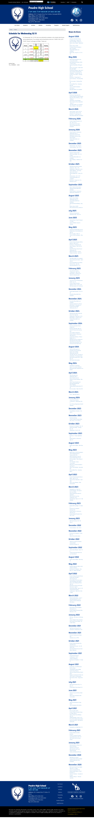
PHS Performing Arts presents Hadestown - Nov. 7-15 (76, 167)
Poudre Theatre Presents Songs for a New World (76, 712)
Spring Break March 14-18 (75, 599)
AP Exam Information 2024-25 (76, 313)
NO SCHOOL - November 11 (75, 305)
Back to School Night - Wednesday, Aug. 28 (74, 352)
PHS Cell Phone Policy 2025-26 (76, 207)
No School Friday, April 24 (75, 95)
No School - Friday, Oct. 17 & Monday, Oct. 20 (75, 181)
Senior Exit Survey (73, 578)
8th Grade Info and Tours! (75, 749)
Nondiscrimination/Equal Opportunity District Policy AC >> (76, 809)
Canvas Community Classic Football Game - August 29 (75, 39)
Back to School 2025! (74, 206)
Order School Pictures (74, 670)
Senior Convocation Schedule (75, 367)
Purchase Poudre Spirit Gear (75, 343)
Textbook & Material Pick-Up (75, 752)
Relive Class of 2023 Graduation (76, 452)
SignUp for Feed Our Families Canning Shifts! (75, 542)
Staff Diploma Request (74, 747)
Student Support (65, 25)
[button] (82, 2)
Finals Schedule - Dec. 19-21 (75, 527)
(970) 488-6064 (40, 20)
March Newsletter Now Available (76, 115)
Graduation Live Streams (75, 365)
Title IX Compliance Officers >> (75, 812)
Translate (40, 3)
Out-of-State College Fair (75, 332)
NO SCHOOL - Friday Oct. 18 (75, 317)
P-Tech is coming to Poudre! (75, 735)
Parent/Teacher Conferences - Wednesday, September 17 (76, 192)
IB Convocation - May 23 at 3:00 (76, 388)
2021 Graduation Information (75, 705)
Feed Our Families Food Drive (76, 304)
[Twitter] (76, 20)
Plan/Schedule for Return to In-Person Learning (76, 745)
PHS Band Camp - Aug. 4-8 (75, 214)
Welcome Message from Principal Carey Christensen (75, 350)
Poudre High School (40, 7)
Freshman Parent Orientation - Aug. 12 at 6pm (76, 48)
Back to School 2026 (74, 45)
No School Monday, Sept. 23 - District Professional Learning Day (76, 330)
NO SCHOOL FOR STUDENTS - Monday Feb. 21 (76, 608)
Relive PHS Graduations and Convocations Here (75, 60)
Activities (33, 25)
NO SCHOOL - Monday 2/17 (75, 273)
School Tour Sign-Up (74, 314)
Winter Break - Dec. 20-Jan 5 (75, 145)
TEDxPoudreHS (73, 750)
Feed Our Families (73, 418)
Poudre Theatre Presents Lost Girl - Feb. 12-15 (76, 122)
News (15, 29)
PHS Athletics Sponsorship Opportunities (75, 137)
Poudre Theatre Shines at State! (76, 758)
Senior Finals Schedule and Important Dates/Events (75, 382)
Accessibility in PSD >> (73, 814)
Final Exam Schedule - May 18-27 (76, 70)
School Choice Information (75, 536)
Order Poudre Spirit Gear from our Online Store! (76, 553)
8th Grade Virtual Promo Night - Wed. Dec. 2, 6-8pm (76, 767)
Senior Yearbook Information (75, 187)
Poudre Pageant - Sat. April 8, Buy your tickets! (76, 491)
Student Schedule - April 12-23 (76, 717)
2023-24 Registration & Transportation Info (74, 454)
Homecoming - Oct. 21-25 (75, 176)
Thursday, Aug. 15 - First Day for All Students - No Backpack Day (76, 355)
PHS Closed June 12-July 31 (75, 456)
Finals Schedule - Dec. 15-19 (75, 147)
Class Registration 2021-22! (75, 736)
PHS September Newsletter (75, 340)
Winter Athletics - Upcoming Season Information (75, 171)
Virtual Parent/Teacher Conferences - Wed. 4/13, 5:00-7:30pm (76, 591)
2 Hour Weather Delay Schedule (76, 620)
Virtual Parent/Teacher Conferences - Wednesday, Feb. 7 (76, 401)
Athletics (40, 25)
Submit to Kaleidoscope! (74, 275)
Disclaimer (81, 798)
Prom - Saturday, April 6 (74, 394)
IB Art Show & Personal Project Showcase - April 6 (76, 586)
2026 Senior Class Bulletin (75, 100)
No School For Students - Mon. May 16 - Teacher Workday (76, 569)
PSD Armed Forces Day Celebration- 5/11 (74, 497)
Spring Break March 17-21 (75, 265)
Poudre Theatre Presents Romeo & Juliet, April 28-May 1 (76, 576)
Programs (56, 25)
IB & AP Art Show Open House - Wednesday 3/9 (76, 249)
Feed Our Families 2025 (74, 152)
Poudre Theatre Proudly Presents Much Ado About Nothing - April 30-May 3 (76, 98)
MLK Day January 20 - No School (76, 286)
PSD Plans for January (74, 757)
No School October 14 (74, 544)
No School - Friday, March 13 (75, 114)
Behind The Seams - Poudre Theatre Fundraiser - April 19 (75, 252)
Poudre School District (14, 2)
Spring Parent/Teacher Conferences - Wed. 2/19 (75, 271)
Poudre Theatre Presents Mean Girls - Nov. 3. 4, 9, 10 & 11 (76, 420)
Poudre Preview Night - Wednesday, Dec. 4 (74, 307)
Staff (68, 2)
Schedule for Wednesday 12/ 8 (76, 629)
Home (11, 29)
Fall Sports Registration (74, 213)
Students (73, 2)
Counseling (48, 25)
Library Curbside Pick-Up (75, 769)
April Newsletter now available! (76, 104)
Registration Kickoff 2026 (75, 134)
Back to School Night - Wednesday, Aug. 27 (74, 198)
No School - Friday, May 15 (75, 77)
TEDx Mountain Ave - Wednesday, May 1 (74, 376)
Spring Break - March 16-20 (75, 112)
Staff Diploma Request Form (75, 628)
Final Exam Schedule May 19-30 (76, 229)
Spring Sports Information (75, 124)
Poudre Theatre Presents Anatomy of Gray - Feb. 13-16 (76, 284)
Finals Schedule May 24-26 (75, 457)
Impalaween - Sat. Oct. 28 (75, 430)
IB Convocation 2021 (74, 710)
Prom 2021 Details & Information (76, 719)
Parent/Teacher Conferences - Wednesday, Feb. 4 (76, 133)
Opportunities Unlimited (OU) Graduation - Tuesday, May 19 (76, 72)
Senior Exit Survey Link (74, 378)
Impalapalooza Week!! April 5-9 (76, 727)
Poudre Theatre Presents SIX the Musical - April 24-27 (76, 242)
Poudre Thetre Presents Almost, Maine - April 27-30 (76, 477)
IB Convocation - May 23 (75, 233)
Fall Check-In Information (75, 360)
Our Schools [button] (25, 2)
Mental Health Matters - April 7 (76, 598)
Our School (17, 25)
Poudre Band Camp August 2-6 (76, 687)
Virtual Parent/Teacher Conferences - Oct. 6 (74, 656)
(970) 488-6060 (35, 22)
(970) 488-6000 (40, 16)
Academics (25, 25)
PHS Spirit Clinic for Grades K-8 (76, 339)
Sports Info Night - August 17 (75, 41)
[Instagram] (81, 20)
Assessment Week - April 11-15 (76, 588)
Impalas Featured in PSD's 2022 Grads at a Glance (76, 567)
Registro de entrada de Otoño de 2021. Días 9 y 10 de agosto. (76, 675)
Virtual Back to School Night (75, 669)
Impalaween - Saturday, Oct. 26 (76, 316)
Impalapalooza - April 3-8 (75, 489)
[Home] (17, 14)
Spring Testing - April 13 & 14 (76, 111)
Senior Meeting (73, 384)
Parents (63, 2)
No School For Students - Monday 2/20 (75, 509)
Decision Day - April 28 (74, 264)
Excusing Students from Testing (76, 262)
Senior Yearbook (73, 650)
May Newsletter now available (76, 89)
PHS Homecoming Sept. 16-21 (76, 342)
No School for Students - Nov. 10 (76, 426)
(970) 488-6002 (43, 18)
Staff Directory (76, 25)
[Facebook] (72, 20)
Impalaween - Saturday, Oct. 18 (76, 169)
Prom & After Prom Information (76, 580)
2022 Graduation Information (75, 581)
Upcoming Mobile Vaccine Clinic (76, 648)
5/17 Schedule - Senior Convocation (74, 462)
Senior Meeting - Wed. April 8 (76, 106)
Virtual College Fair (74, 658)
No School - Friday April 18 (75, 244)
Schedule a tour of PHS (74, 637)
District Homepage (74, 798)
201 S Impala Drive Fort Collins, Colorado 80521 (47, 14)
